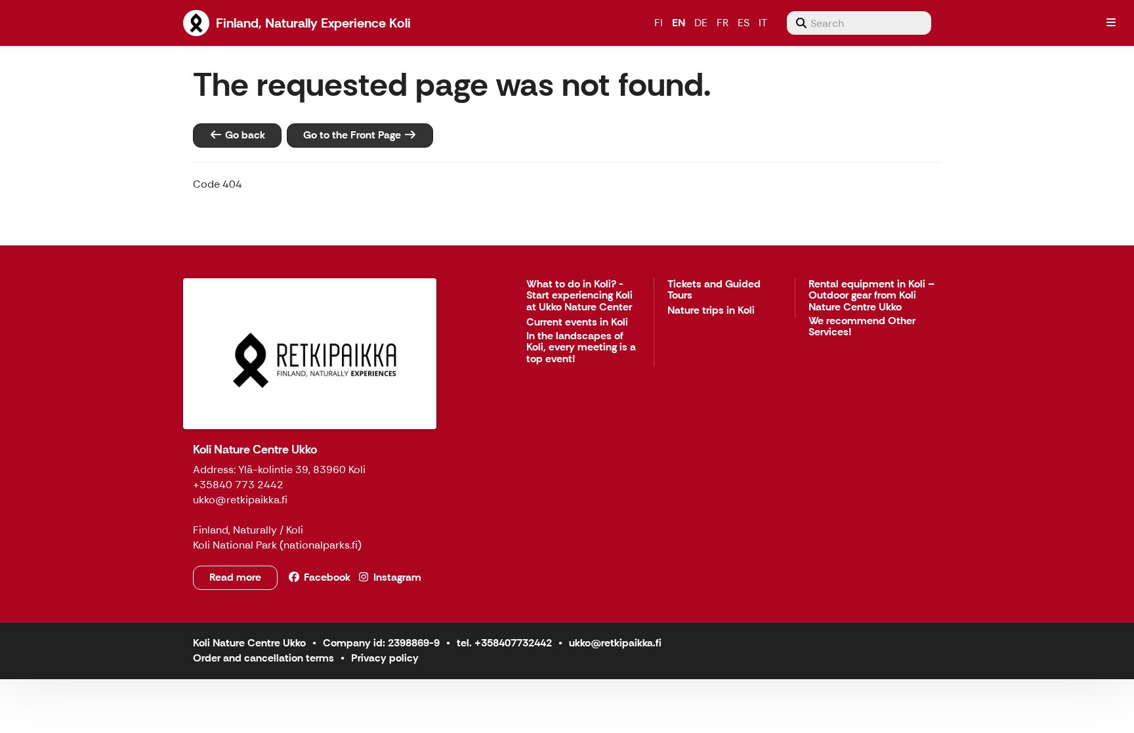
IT (763, 23)
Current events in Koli (577, 322)
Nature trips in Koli (711, 310)
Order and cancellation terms (263, 658)
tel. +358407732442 (504, 643)
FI (658, 23)
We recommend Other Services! (861, 327)
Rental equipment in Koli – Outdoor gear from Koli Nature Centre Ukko (871, 296)
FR (722, 23)
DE (700, 23)
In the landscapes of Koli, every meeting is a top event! (581, 348)
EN (678, 23)
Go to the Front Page (353, 135)
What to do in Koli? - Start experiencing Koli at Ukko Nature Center (579, 296)
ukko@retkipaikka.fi (615, 643)
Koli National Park (235, 545)
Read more (235, 577)
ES (743, 23)
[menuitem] (859, 23)
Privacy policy (385, 658)
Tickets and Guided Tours (714, 290)
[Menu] (1111, 23)
